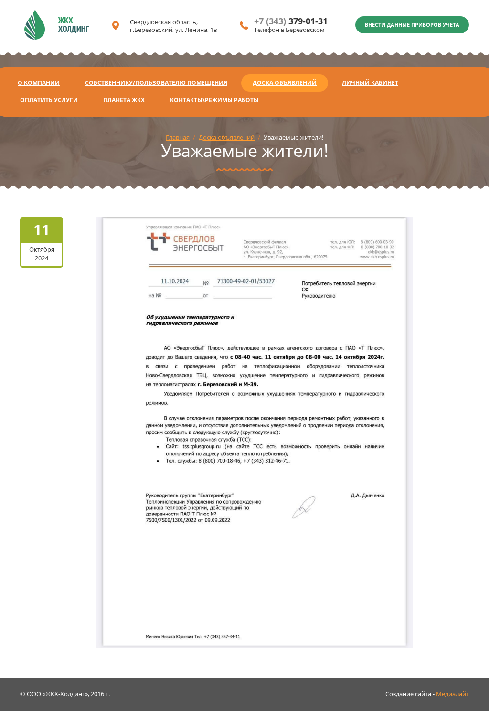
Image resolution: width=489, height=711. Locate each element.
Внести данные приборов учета (412, 24)
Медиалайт (452, 694)
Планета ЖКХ (124, 100)
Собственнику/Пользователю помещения (156, 83)
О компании (39, 83)
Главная (178, 137)
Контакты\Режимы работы (214, 100)
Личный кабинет (370, 83)
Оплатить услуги (49, 100)
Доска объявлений (285, 83)
